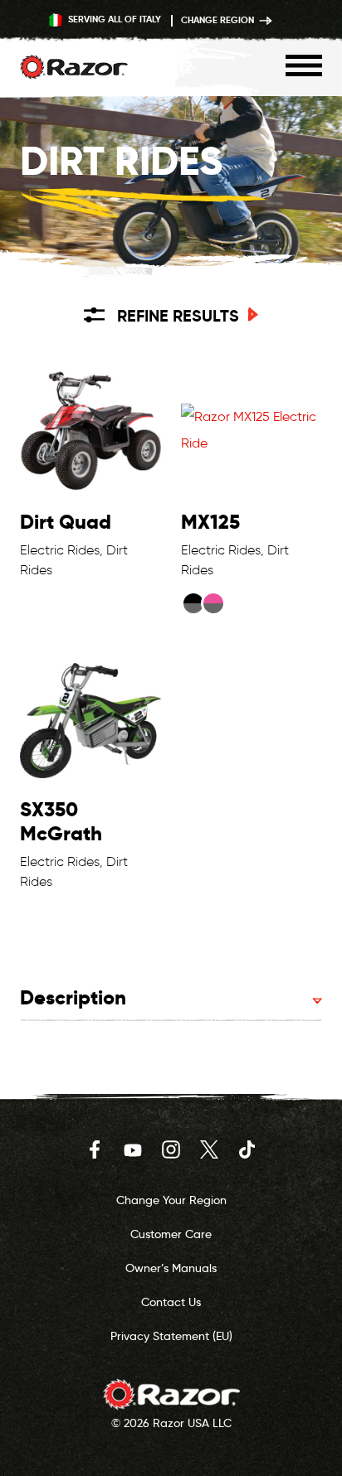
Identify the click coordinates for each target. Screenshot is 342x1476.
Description (73, 997)
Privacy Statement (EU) (171, 1335)
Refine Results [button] (178, 316)
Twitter (209, 1149)
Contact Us (171, 1302)
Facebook (95, 1149)
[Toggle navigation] (304, 65)
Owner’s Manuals (171, 1268)
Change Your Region (171, 1200)
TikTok (247, 1149)
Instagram (171, 1149)
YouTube (133, 1149)
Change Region (218, 20)
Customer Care (171, 1234)
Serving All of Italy (113, 19)
